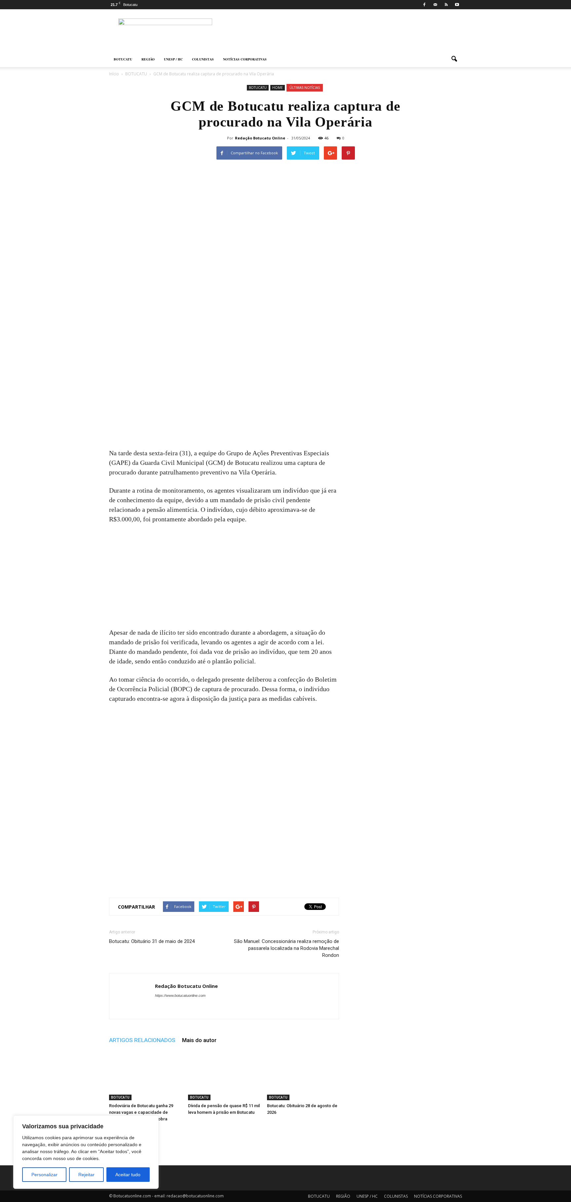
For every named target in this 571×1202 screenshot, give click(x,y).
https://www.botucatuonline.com (180, 995)
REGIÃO (148, 59)
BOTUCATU (123, 59)
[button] (454, 59)
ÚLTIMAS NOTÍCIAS (304, 87)
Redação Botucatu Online (260, 137)
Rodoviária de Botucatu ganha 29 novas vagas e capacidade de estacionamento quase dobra (141, 1112)
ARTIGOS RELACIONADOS (142, 1040)
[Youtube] (457, 4)
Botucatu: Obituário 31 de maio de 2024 (152, 941)
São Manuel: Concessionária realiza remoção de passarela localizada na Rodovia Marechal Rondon (286, 948)
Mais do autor (199, 1040)
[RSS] (446, 4)
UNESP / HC (173, 59)
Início (114, 74)
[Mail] (435, 4)
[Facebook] (424, 4)
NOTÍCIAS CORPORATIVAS (245, 59)
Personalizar (44, 1174)
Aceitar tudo (127, 1174)
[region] (86, 1152)
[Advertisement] (224, 399)
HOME (277, 87)
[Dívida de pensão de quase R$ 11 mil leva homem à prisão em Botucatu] (224, 1075)
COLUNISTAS (203, 59)
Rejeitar (86, 1174)
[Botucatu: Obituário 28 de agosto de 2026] (303, 1075)
